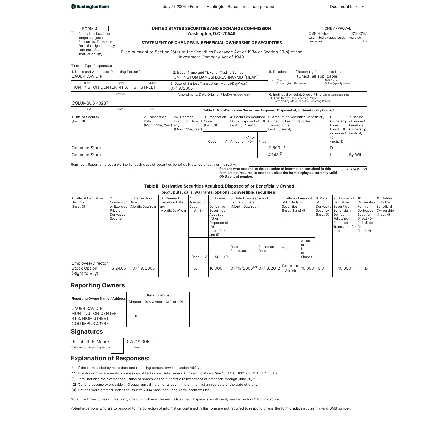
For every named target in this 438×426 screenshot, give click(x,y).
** (72, 347)
